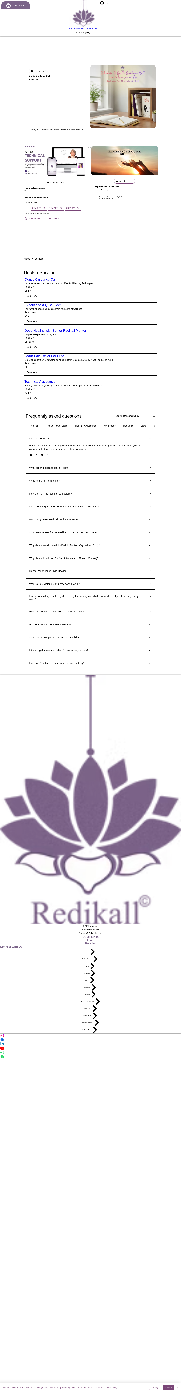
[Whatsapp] (90, 1052)
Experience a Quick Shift (107, 186)
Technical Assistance (34, 188)
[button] (31, 296)
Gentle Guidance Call (39, 76)
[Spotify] (90, 1057)
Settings (155, 1387)
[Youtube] (90, 1048)
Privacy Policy (111, 1387)
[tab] (34, 426)
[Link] (83, 13)
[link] (90, 279)
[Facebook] (90, 1040)
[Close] (177, 1387)
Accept (168, 1387)
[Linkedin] (90, 1044)
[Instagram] (90, 1035)
